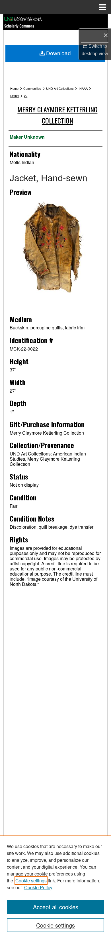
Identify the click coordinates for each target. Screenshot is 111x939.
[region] (55, 887)
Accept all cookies (55, 907)
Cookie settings (31, 880)
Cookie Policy (38, 887)
